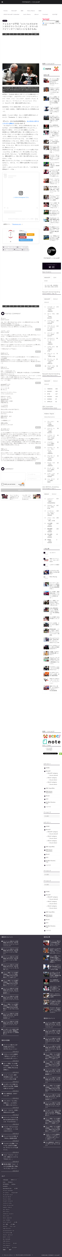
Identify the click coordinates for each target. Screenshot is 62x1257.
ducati (4, 1182)
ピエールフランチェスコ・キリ (8, 1230)
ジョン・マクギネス (6, 1220)
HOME (48, 767)
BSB (40, 10)
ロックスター (14, 1247)
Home (6, 10)
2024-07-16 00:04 (5, 450)
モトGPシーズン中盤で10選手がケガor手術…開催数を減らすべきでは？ (11, 1031)
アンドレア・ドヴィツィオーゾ (10, 247)
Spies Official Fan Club (7, 1188)
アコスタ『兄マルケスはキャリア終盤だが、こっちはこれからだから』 (10, 1129)
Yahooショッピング (25, 240)
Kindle (22, 234)
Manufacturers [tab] (49, 417)
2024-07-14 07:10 (5, 354)
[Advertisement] (20, 50)
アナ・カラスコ (6, 1192)
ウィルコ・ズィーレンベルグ (8, 1205)
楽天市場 (22, 237)
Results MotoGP (54, 775)
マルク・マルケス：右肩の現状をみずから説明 (10, 1111)
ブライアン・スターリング (8, 1234)
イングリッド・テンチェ (7, 1203)
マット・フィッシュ (6, 1243)
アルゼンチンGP (14, 1192)
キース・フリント (6, 1211)
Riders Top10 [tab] (49, 413)
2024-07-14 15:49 (5, 385)
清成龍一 (4, 1249)
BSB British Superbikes (49, 792)
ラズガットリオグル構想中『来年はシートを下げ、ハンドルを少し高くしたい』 (10, 1056)
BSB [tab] (46, 281)
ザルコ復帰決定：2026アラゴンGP (10, 1094)
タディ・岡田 (5, 1224)
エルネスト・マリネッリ (7, 1207)
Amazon (30, 234)
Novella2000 (5, 1186)
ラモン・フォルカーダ (8, 249)
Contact (45, 14)
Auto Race (27, 14)
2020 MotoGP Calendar (11, 14)
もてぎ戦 (15, 1188)
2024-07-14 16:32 (5, 430)
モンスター (15, 1243)
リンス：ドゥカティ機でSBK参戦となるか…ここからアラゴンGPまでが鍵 (10, 1077)
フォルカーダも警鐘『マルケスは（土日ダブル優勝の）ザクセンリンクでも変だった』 (10, 1146)
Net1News (13, 1184)
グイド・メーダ (6, 1215)
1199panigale (5, 1179)
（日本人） (21, 230)
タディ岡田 (13, 1224)
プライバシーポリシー (8, 1255)
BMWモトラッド (14, 1179)
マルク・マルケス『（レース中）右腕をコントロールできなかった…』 (10, 1157)
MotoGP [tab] (47, 277)
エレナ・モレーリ (6, 1209)
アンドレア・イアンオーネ (8, 1201)
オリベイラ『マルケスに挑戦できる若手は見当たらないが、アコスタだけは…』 (10, 1119)
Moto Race (31, 10)
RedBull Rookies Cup (50, 803)
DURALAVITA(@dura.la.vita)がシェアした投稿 (21, 218)
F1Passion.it (10, 1182)
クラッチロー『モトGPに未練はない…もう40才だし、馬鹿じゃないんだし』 (10, 1103)
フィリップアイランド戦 (7, 1232)
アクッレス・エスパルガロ (8, 1190)
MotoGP (14, 10)
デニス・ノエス (12, 1226)
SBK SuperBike (50, 788)
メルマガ (54, 14)
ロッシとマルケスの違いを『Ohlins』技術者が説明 (10, 1137)
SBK (22, 10)
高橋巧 (10, 1249)
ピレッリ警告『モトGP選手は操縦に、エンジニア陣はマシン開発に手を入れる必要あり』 (10, 1066)
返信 (39, 329)
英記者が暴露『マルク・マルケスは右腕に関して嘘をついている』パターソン (10, 1166)
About (37, 14)
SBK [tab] (54, 277)
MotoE (48, 795)
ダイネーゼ (5, 1226)
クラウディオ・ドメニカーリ (8, 1213)
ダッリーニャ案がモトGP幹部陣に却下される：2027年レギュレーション (10, 943)
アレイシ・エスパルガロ (22, 247)
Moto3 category (52, 782)
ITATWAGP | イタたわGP (31, 2)
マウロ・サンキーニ (6, 1241)
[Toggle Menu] (2, 2)
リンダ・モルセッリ (6, 1245)
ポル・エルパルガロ (6, 1239)
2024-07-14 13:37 (5, 368)
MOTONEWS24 (6, 1184)
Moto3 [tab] (46, 302)
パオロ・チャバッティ (7, 1228)
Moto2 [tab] (55, 299)
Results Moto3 (53, 784)
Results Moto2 (53, 780)
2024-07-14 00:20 (5, 332)
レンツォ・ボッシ (6, 1247)
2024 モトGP (25, 249)
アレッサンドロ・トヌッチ (8, 1194)
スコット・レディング (7, 1222)
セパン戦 (15, 1222)
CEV (47, 799)
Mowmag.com (17, 224)
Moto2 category (52, 777)
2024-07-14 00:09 (5, 319)
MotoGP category (53, 773)
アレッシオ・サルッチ (7, 1196)
